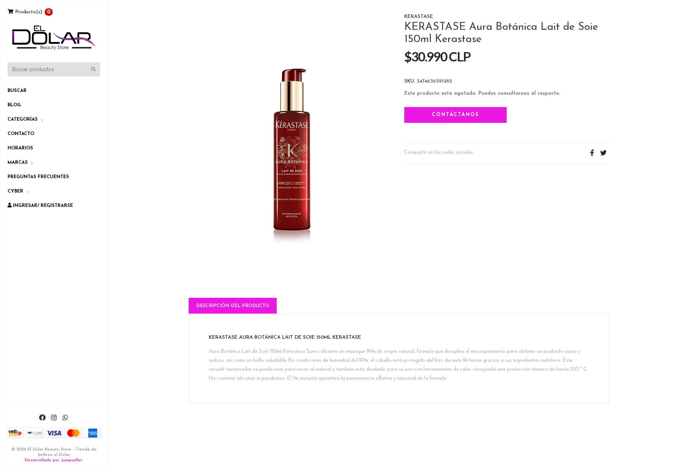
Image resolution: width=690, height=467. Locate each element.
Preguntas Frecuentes (38, 177)
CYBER (15, 191)
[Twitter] (603, 153)
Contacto (21, 133)
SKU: (409, 81)
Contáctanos (455, 114)
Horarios (20, 148)
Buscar (17, 90)
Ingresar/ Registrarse (42, 205)
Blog (14, 105)
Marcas (18, 162)
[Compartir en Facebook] (592, 153)
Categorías (23, 119)
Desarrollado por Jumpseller (53, 460)
